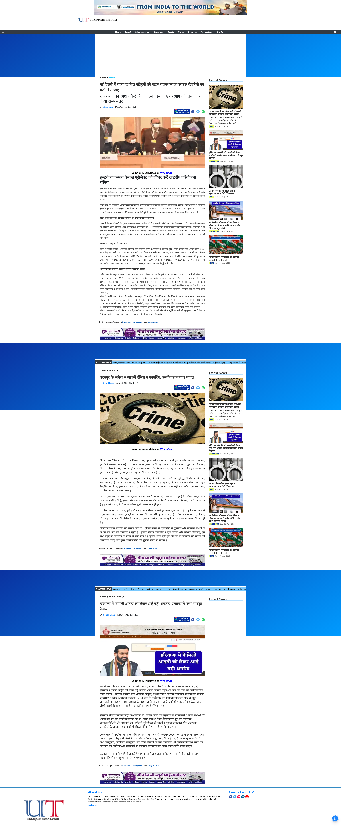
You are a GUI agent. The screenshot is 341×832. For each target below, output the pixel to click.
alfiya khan (108, 107)
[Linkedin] (243, 801)
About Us (95, 796)
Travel (128, 32)
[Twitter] (234, 801)
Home (103, 77)
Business (192, 32)
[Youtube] (247, 801)
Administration (142, 32)
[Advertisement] (170, 52)
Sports (170, 32)
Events (219, 32)
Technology (206, 32)
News (118, 32)
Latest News (218, 80)
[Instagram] (238, 801)
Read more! (92, 809)
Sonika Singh (109, 615)
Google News (153, 322)
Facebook (126, 322)
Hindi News (115, 596)
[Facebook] (230, 801)
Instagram (137, 322)
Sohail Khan (108, 383)
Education (158, 32)
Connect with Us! (241, 796)
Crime (181, 32)
